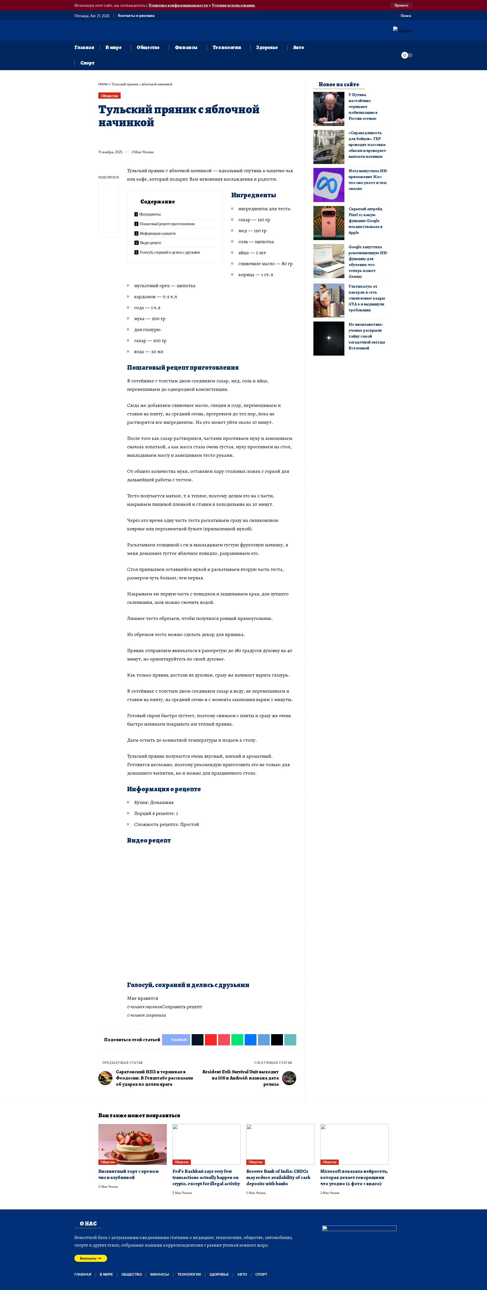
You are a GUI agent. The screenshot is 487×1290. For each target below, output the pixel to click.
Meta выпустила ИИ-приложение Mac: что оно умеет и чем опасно (368, 179)
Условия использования (234, 5)
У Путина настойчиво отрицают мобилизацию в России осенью (363, 106)
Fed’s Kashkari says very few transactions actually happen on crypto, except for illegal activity (206, 1177)
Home (103, 84)
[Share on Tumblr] (165, 138)
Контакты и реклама (136, 15)
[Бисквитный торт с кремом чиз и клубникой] (132, 1144)
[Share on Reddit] (175, 138)
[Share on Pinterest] (134, 138)
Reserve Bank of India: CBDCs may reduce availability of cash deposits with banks (278, 1177)
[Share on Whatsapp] (144, 138)
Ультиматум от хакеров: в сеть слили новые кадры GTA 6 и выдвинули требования (367, 298)
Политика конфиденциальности (179, 5)
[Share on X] (113, 138)
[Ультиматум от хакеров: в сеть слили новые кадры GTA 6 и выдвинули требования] (328, 300)
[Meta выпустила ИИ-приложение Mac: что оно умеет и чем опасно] (328, 185)
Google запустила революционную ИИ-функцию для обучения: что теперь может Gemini (368, 261)
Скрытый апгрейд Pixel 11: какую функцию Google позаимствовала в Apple (365, 220)
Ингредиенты (150, 214)
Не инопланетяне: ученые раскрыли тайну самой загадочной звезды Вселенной (367, 336)
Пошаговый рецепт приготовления (167, 223)
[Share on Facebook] (102, 138)
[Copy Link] (217, 138)
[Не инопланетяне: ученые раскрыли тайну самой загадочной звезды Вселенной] (328, 339)
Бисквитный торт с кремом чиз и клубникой (128, 1174)
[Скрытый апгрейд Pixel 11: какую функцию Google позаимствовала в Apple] (328, 223)
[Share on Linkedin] (154, 138)
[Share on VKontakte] (186, 138)
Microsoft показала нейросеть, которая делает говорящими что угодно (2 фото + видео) (354, 1177)
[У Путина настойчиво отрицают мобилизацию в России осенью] (328, 109)
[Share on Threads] (207, 138)
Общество (109, 95)
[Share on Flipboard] (123, 138)
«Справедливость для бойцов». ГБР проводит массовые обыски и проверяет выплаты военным (367, 144)
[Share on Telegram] (196, 138)
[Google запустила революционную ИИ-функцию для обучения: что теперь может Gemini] (328, 261)
